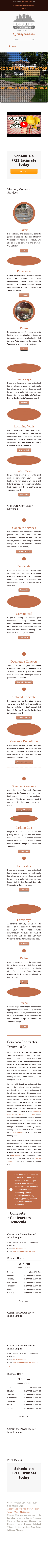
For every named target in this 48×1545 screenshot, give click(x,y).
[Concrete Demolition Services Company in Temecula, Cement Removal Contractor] (24, 729)
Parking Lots (24, 827)
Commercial (24, 613)
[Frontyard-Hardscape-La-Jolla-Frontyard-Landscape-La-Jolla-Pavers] (24, 213)
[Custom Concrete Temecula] (24, 818)
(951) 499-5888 (27, 2)
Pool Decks (24, 471)
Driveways (24, 271)
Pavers (24, 230)
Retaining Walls (24, 426)
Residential (24, 566)
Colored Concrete (24, 697)
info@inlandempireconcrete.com (24, 5)
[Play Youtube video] (24, 124)
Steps (24, 1002)
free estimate (16, 1155)
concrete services (17, 1133)
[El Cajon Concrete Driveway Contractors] (24, 909)
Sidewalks (24, 866)
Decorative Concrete (24, 661)
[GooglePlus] (9, 1366)
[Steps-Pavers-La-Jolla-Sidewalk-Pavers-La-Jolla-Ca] (24, 368)
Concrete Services (24, 528)
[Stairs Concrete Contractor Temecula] (24, 992)
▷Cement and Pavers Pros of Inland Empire (24, 20)
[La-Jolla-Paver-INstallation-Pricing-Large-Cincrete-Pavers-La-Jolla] (24, 460)
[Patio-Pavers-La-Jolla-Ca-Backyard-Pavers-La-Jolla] (24, 311)
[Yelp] (26, 8)
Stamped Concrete (24, 786)
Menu (14, 46)
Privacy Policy (33, 1509)
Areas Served (12, 1509)
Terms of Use (12, 1512)
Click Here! (24, 171)
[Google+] (23, 8)
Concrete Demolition (24, 741)
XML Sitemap (24, 1512)
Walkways (24, 379)
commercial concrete (26, 1114)
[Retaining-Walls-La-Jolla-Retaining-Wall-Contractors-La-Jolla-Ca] (24, 414)
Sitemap (22, 1509)
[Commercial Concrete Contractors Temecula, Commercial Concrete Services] (24, 601)
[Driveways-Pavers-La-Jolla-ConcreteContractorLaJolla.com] (24, 261)
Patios (24, 328)
